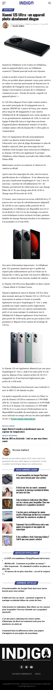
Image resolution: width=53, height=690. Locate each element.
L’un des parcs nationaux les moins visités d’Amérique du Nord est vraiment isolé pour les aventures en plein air (23, 621)
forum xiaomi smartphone (23, 418)
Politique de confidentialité (22, 674)
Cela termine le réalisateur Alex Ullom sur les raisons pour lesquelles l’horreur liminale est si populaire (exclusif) (26, 609)
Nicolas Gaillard (18, 26)
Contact (38, 674)
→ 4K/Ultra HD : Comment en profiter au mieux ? (23, 564)
